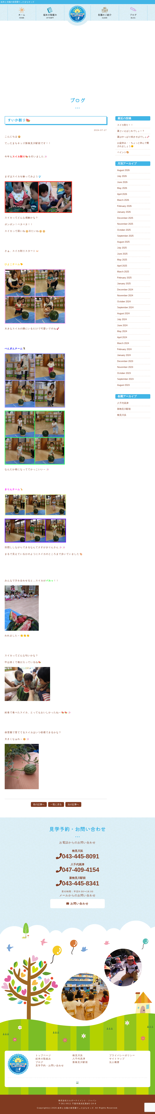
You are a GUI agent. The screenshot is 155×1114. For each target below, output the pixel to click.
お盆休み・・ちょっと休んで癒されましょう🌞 (133, 145)
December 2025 (125, 218)
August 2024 (123, 313)
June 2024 (122, 325)
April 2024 (122, 337)
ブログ (39, 1062)
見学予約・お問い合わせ (50, 1065)
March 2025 (123, 271)
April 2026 (122, 194)
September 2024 (125, 307)
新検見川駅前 (124, 409)
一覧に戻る (56, 804)
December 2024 (125, 289)
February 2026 (124, 206)
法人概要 (114, 1062)
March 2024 (123, 343)
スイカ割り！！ (125, 125)
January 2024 (124, 355)
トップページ (43, 1055)
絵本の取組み (43, 1058)
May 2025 (122, 259)
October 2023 (124, 373)
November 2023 (125, 367)
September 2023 (125, 379)
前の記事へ (39, 804)
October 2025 (124, 230)
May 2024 (122, 331)
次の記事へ (73, 804)
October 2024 (124, 301)
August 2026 (123, 170)
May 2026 (122, 188)
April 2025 (122, 265)
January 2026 (124, 212)
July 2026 (122, 176)
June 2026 (122, 182)
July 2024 (122, 319)
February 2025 (124, 277)
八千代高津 (123, 403)
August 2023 (123, 385)
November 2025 (125, 224)
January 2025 (124, 283)
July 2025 (122, 247)
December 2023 (125, 361)
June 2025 (122, 253)
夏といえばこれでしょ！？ (130, 131)
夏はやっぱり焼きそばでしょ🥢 (133, 137)
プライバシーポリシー (122, 1055)
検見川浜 (121, 415)
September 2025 (125, 235)
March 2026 (123, 200)
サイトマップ (117, 1058)
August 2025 (123, 242)
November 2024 (125, 295)
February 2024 (124, 349)
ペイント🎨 (123, 152)
